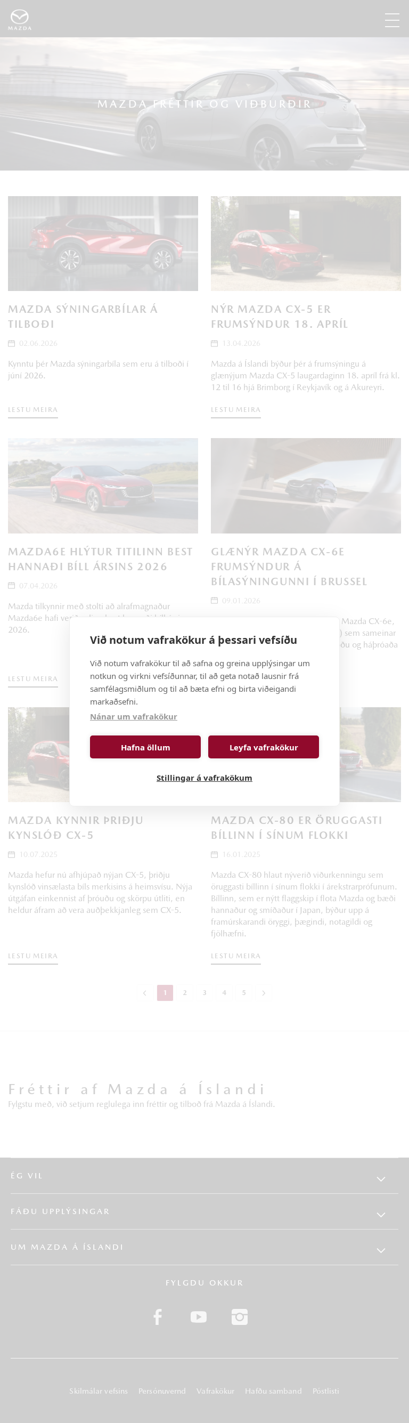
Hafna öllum (145, 747)
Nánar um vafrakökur (133, 716)
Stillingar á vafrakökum (204, 777)
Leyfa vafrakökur (264, 747)
